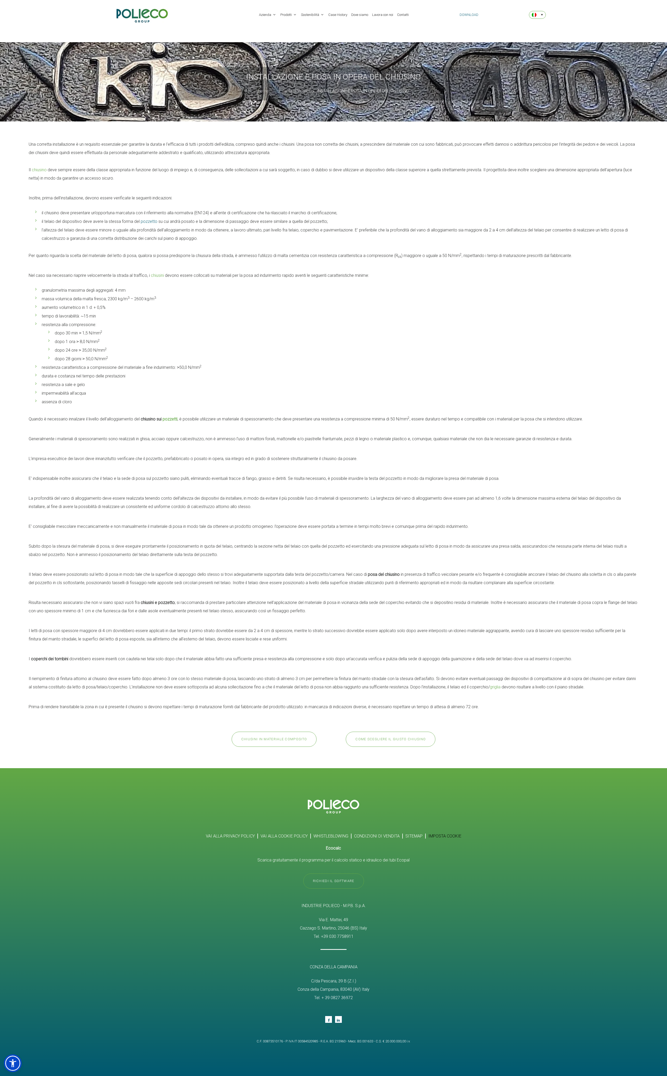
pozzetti (170, 419)
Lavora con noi (382, 15)
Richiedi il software (333, 881)
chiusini (157, 275)
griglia (495, 686)
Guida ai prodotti (296, 91)
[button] (12, 1063)
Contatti (403, 15)
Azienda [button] (265, 15)
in (338, 1019)
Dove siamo (359, 15)
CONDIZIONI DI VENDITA (377, 836)
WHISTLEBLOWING (330, 836)
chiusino (39, 169)
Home (263, 91)
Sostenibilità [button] (310, 15)
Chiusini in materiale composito (274, 739)
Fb (328, 1019)
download (469, 15)
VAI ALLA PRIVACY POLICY (230, 836)
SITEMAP (414, 836)
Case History (337, 15)
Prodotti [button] (286, 15)
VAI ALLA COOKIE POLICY (284, 836)
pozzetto (149, 221)
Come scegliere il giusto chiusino (390, 739)
